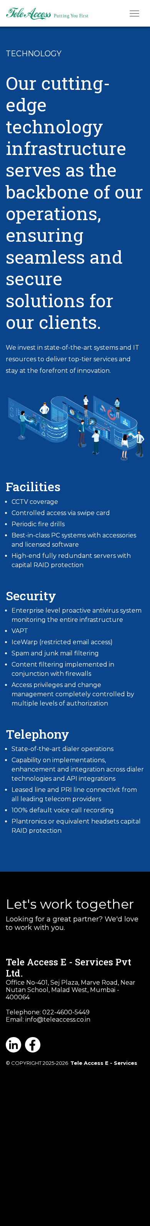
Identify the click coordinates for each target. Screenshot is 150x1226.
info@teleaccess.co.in (57, 1019)
